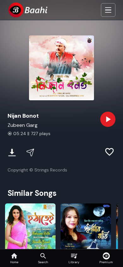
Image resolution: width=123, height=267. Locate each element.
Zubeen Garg (23, 125)
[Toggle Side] (108, 10)
